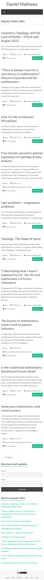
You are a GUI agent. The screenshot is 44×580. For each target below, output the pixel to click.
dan (6, 54)
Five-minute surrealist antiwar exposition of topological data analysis (22, 157)
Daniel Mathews (22, 4)
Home (7, 578)
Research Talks (26, 187)
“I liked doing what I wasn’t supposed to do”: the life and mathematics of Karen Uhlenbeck (20, 277)
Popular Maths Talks (33, 54)
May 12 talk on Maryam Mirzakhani (16, 521)
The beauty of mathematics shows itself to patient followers (19, 324)
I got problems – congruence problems (17, 532)
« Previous (8, 457)
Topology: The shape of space (21, 239)
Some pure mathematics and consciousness (19, 563)
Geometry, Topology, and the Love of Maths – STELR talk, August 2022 (20, 37)
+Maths (26, 578)
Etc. (32, 578)
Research (20, 578)
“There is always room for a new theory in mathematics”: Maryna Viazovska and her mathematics (20, 76)
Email (3, 479)
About (13, 578)
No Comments (10, 58)
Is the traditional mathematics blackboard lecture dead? (21, 369)
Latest (36, 578)
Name (3, 471)
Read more (37, 58)
